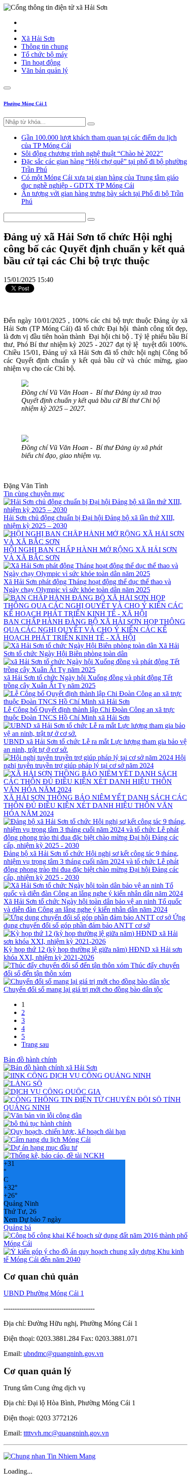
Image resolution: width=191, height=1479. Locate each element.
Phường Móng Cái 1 (25, 103)
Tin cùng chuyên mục (34, 493)
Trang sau (35, 1044)
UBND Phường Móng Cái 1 (44, 1293)
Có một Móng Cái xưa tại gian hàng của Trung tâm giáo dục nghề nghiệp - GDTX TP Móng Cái (100, 181)
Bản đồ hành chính (30, 1059)
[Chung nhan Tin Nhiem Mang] (50, 1456)
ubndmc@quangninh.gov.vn (63, 1353)
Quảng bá (17, 1227)
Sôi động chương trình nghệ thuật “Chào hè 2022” (92, 153)
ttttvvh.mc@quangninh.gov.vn (66, 1433)
